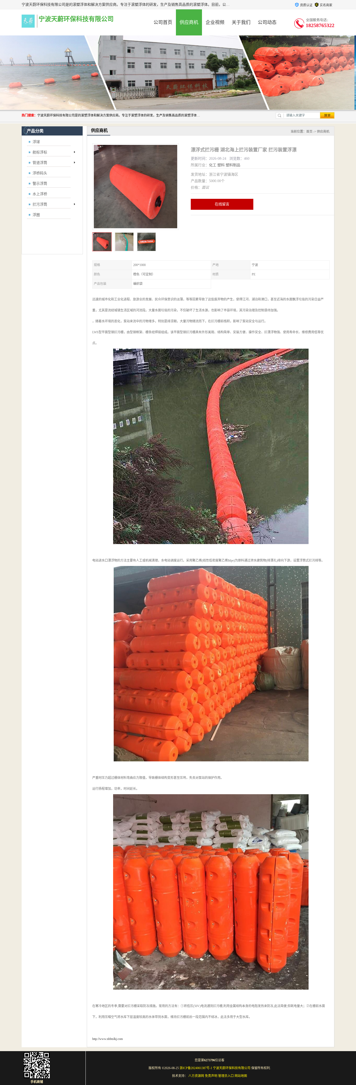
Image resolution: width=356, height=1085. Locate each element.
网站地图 (241, 1076)
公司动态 (267, 22)
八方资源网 (196, 1076)
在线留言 (222, 204)
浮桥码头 (40, 173)
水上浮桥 (40, 194)
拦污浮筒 (40, 204)
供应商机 (189, 22)
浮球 (36, 142)
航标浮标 (40, 152)
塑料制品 (233, 165)
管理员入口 (226, 1076)
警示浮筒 (40, 184)
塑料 (221, 165)
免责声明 (211, 1076)
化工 (212, 165)
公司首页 (163, 22)
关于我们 (241, 22)
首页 (309, 131)
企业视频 (215, 22)
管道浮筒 (40, 163)
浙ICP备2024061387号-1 (196, 1068)
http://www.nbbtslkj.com (107, 1039)
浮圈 (36, 215)
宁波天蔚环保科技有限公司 (231, 1068)
